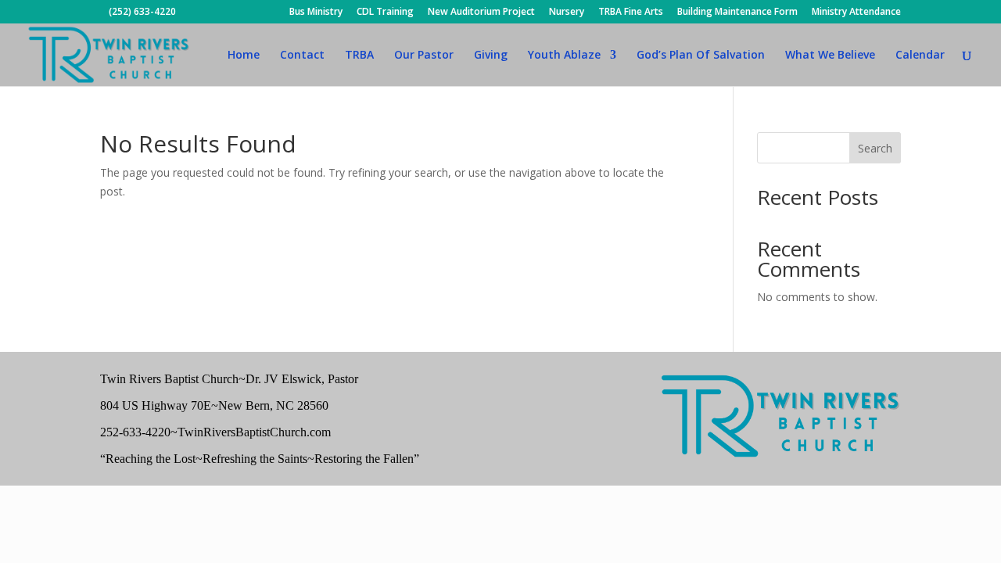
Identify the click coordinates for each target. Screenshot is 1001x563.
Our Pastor (424, 55)
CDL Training (385, 12)
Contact (302, 55)
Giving (491, 55)
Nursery (566, 12)
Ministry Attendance (856, 12)
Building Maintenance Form (737, 12)
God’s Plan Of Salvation (701, 55)
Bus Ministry (316, 12)
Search (875, 148)
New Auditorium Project (481, 12)
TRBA (359, 55)
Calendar (920, 55)
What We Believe (830, 55)
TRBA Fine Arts (630, 12)
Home (244, 55)
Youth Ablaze (564, 55)
